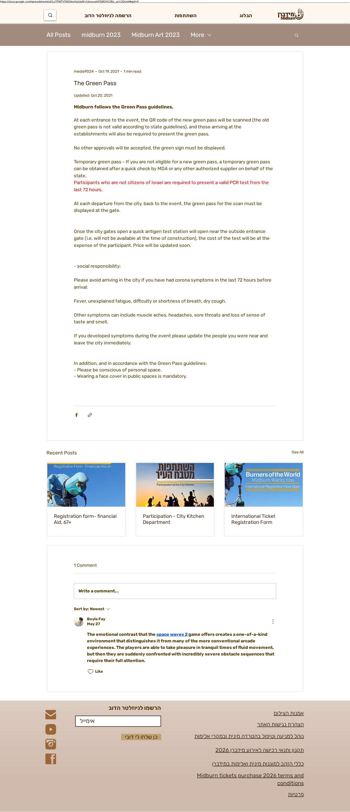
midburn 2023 (101, 35)
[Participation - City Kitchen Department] (175, 485)
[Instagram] (50, 744)
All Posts (58, 35)
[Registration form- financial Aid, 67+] (86, 485)
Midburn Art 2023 (156, 35)
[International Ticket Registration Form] (264, 485)
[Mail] (50, 714)
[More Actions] (273, 621)
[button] (185, 15)
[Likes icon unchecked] (90, 671)
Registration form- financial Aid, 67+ (85, 519)
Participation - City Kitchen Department (173, 519)
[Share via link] (89, 415)
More (197, 35)
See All (298, 452)
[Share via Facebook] (76, 415)
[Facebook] (50, 759)
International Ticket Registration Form (253, 519)
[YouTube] (50, 729)
